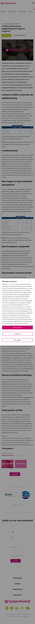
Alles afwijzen (17, 340)
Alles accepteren (17, 327)
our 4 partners (10, 284)
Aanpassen (17, 333)
